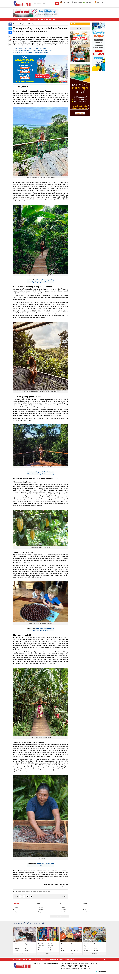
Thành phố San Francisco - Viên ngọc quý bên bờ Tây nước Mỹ (30, 48)
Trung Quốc (41, 945)
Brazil (95, 943)
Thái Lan (17, 944)
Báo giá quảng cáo (43, 959)
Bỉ (60, 903)
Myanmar (17, 909)
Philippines (87, 912)
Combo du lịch (78, 2)
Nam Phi (40, 909)
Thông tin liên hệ (32, 959)
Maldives (17, 950)
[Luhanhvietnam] (22, 965)
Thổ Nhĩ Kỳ (63, 950)
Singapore (27, 944)
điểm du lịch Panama (31, 891)
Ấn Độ (38, 903)
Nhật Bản (17, 912)
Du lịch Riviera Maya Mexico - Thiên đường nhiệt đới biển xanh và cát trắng (33, 50)
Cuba (16, 907)
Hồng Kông (50, 945)
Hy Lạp (63, 907)
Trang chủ (15, 24)
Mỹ (85, 907)
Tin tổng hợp (20, 19)
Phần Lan (64, 912)
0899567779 (70, 959)
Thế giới (34, 19)
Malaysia (17, 946)
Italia (72, 946)
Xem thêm (24, 953)
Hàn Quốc (40, 907)
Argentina (87, 950)
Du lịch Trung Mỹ (30, 24)
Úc (38, 950)
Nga (86, 909)
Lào (25, 948)
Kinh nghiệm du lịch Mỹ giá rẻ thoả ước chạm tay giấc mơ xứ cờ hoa (31, 52)
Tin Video (40, 19)
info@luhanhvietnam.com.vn (71, 968)
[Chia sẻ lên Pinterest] (31, 896)
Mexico (96, 948)
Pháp (39, 912)
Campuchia (17, 948)
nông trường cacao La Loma (43, 891)
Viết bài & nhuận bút (20, 959)
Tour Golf (88, 2)
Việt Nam (28, 19)
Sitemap (53, 959)
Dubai (39, 947)
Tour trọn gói (66, 2)
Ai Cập (96, 950)
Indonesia (27, 946)
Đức (62, 946)
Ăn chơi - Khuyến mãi (49, 19)
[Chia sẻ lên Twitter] (10, 28)
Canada (86, 943)
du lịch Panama (21, 891)
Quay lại (65, 896)
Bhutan (85, 903)
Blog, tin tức (100, 2)
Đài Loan (50, 947)
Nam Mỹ (64, 909)
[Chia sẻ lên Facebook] (10, 24)
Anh (62, 944)
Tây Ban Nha (74, 950)
